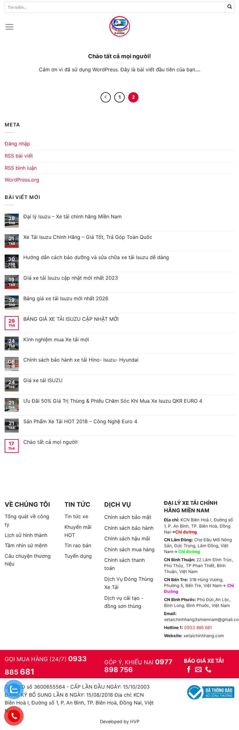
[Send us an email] (198, 669)
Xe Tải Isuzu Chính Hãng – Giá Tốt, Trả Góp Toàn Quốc (87, 237)
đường (193, 551)
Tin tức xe (76, 516)
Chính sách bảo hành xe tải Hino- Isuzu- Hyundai (80, 360)
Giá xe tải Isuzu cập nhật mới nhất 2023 (70, 278)
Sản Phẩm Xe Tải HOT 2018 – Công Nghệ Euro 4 (80, 421)
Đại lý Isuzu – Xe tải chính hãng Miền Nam (72, 217)
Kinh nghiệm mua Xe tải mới (56, 340)
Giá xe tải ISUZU (43, 380)
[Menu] (9, 27)
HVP (134, 721)
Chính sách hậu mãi (127, 538)
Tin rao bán (77, 545)
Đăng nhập (17, 143)
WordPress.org (22, 180)
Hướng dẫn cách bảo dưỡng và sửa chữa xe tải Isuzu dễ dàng (96, 257)
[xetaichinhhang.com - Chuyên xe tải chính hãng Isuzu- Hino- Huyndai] (119, 26)
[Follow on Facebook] (188, 669)
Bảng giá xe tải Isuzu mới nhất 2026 (65, 298)
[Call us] (208, 669)
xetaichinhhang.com (204, 635)
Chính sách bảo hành (128, 528)
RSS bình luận (21, 168)
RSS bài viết (19, 156)
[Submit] (229, 7)
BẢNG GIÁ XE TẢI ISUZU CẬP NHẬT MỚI (71, 319)
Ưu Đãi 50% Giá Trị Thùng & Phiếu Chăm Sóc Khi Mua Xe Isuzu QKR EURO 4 (112, 401)
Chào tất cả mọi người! (50, 442)
